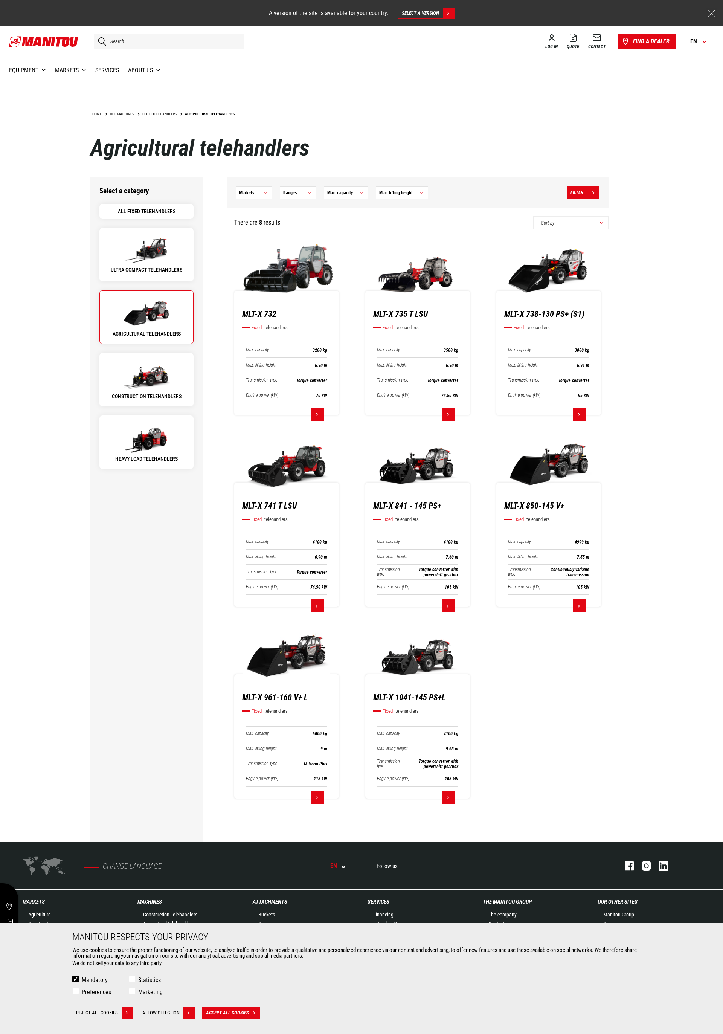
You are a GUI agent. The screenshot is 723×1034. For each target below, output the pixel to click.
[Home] (44, 41)
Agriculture (39, 915)
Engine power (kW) (262, 395)
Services (378, 901)
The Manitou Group (507, 901)
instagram (642, 866)
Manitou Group (618, 915)
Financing (383, 915)
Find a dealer (651, 41)
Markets (34, 901)
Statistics (149, 980)
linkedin (659, 866)
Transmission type (261, 380)
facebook (625, 866)
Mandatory (95, 980)
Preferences (96, 992)
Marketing (150, 992)
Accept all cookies (227, 1013)
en (333, 865)
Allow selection (161, 1013)
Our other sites (618, 901)
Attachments (270, 901)
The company (502, 915)
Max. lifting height (261, 365)
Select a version (420, 13)
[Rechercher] (100, 41)
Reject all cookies (97, 1013)
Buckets (266, 915)
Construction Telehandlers (170, 915)
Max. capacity (257, 350)
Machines (149, 901)
